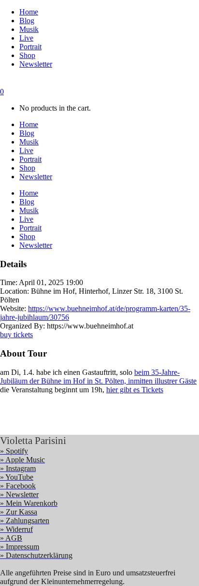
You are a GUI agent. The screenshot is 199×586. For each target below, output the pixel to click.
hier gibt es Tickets (134, 390)
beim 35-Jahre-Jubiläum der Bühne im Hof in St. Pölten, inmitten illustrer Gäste (98, 376)
